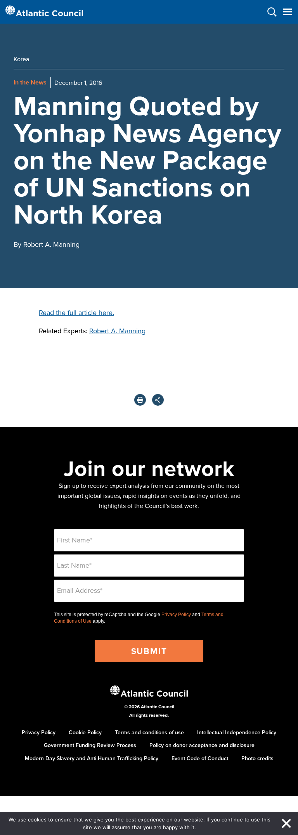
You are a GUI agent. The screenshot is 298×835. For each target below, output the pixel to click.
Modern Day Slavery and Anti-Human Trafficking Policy (91, 758)
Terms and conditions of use (149, 732)
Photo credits (257, 758)
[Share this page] (158, 400)
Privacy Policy (176, 614)
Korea (21, 59)
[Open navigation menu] (287, 12)
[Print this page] (140, 400)
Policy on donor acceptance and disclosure (202, 745)
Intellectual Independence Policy (236, 732)
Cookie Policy (85, 732)
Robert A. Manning (117, 331)
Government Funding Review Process (90, 745)
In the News (30, 82)
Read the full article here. (76, 312)
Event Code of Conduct (200, 758)
